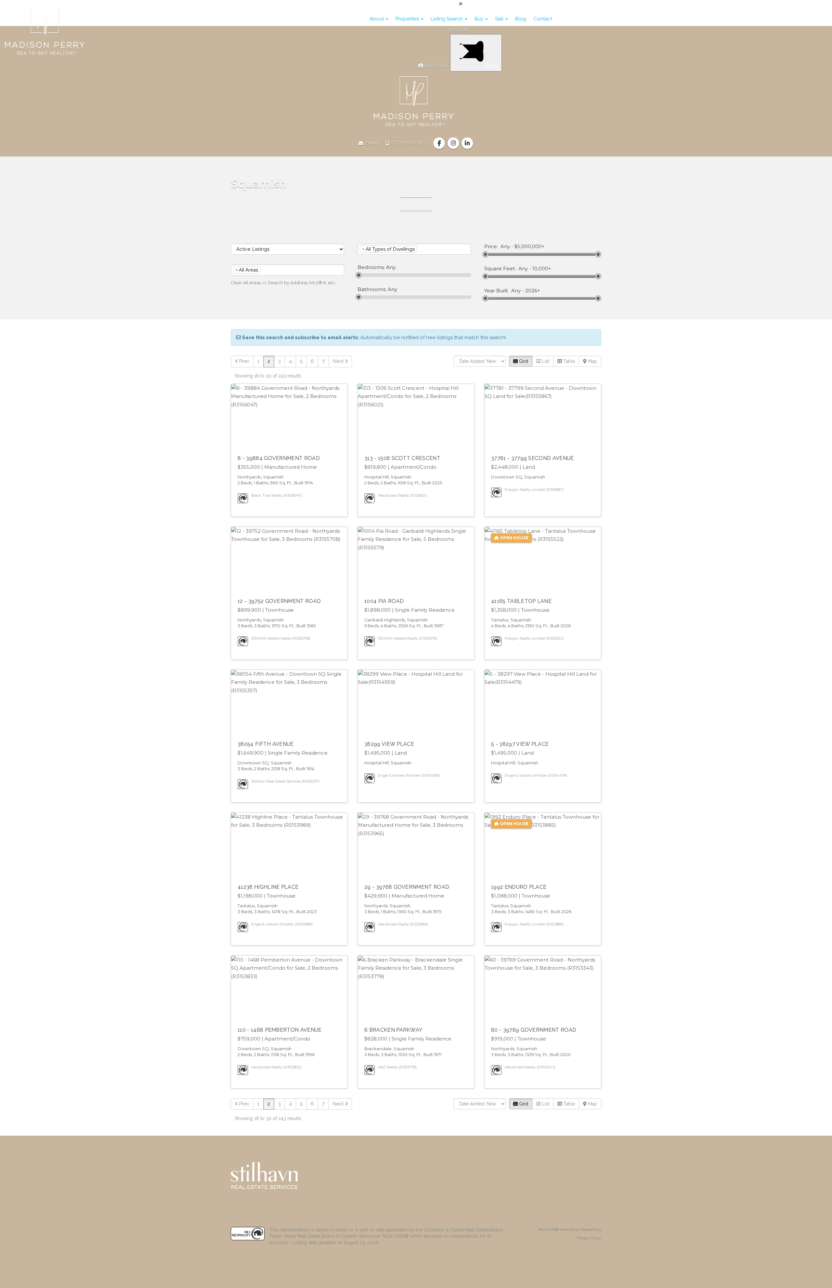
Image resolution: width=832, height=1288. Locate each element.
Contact (542, 19)
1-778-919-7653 (409, 143)
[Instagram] (454, 143)
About (377, 19)
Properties (408, 19)
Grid (523, 361)
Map (592, 361)
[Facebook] (440, 143)
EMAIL (372, 143)
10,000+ (541, 269)
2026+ (532, 291)
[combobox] (287, 269)
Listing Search (447, 19)
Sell (500, 19)
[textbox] (271, 270)
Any (505, 246)
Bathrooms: (372, 289)
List (545, 361)
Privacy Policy (589, 1238)
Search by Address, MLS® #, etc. (302, 282)
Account (436, 66)
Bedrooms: (371, 267)
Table (568, 361)
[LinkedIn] (467, 143)
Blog (520, 19)
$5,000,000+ (529, 246)
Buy (479, 19)
